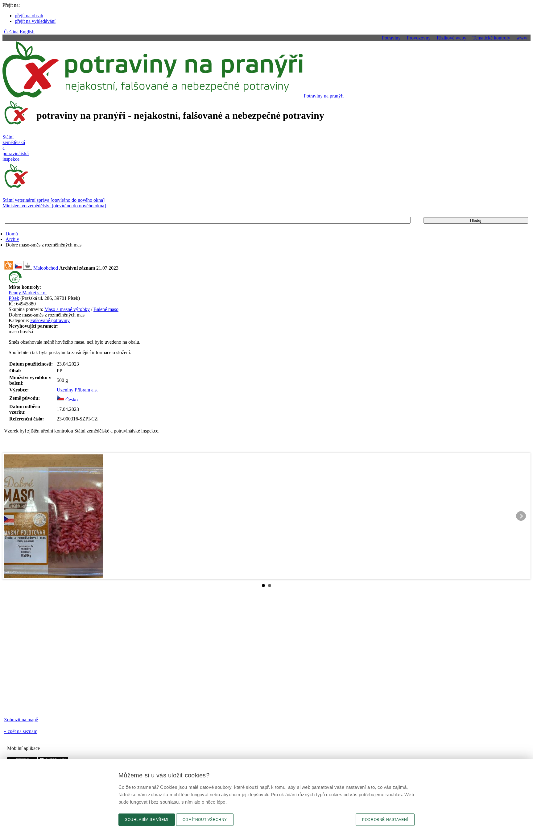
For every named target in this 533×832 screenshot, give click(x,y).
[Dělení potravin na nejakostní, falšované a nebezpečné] (8, 268)
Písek (14, 298)
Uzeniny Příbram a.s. (77, 389)
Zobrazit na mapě (21, 719)
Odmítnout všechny (205, 820)
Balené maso (105, 309)
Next (521, 516)
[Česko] (60, 399)
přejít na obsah (29, 15)
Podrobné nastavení (385, 820)
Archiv (12, 239)
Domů (12, 233)
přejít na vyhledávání (35, 21)
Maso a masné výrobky (67, 309)
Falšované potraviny (50, 320)
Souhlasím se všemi (146, 820)
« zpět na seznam (20, 731)
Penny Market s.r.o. (28, 292)
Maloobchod (45, 268)
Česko (71, 399)
